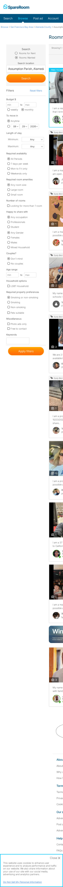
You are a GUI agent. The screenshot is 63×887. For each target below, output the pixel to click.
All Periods (16, 158)
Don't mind (17, 258)
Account (53, 18)
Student (15, 227)
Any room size (18, 184)
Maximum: (13, 146)
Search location (26, 63)
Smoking (15, 302)
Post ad (38, 18)
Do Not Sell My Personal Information (22, 882)
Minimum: (13, 139)
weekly (14, 109)
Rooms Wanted (27, 57)
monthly (29, 109)
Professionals (18, 222)
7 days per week (19, 163)
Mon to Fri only (19, 168)
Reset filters (36, 90)
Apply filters (26, 351)
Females (15, 237)
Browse (23, 18)
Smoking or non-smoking (24, 297)
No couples (17, 263)
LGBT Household (19, 286)
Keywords (11, 335)
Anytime (15, 121)
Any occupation (19, 217)
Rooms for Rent (27, 53)
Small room (17, 194)
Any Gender (17, 232)
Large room (17, 189)
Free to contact (18, 328)
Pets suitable (17, 312)
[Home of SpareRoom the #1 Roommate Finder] (16, 6)
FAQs (59, 850)
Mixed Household (20, 247)
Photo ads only (18, 324)
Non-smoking (18, 307)
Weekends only (19, 173)
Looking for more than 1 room (26, 205)
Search (8, 18)
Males (14, 242)
